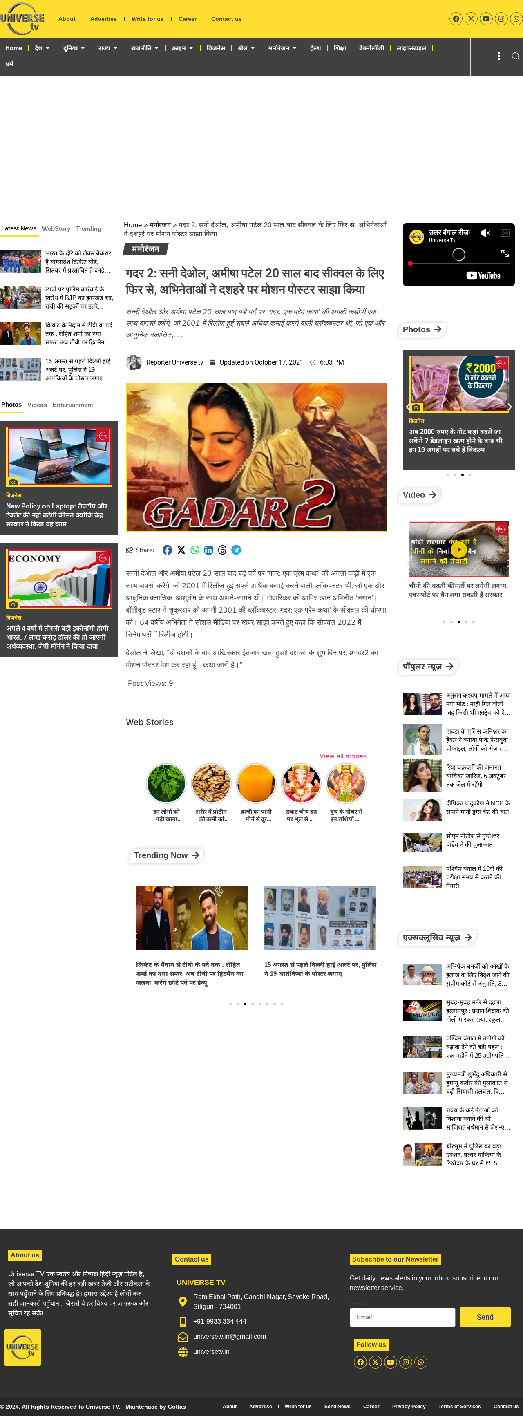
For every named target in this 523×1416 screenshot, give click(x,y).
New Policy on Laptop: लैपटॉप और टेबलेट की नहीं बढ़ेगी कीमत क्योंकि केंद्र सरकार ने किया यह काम (56, 515)
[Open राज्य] (115, 48)
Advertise (103, 19)
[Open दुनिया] (83, 48)
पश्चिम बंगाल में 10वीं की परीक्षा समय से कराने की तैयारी (474, 877)
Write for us (148, 19)
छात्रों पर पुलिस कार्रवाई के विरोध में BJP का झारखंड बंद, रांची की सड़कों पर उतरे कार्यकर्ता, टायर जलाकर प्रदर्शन (79, 306)
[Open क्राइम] (191, 48)
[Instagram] (501, 18)
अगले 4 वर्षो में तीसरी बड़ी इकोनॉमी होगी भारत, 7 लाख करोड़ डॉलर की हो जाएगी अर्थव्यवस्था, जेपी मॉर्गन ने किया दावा (57, 637)
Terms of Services (459, 1406)
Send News (337, 1406)
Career (188, 19)
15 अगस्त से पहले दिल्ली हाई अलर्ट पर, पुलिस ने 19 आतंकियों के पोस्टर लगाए (77, 370)
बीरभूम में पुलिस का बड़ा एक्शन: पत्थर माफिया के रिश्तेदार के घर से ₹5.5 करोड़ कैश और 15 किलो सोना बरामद (473, 1163)
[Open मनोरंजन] (294, 48)
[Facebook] (456, 18)
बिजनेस (13, 495)
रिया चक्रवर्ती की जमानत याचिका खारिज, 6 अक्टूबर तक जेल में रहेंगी (476, 776)
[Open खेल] (253, 48)
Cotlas (177, 1406)
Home (133, 225)
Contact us (226, 19)
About (67, 19)
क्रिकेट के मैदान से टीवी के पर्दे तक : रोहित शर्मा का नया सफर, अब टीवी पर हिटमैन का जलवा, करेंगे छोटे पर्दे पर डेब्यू (190, 973)
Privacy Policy (409, 1406)
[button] (167, 550)
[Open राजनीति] (156, 48)
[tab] (19, 230)
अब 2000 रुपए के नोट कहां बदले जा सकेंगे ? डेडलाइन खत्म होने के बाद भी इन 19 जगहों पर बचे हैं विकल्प (456, 440)
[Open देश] (48, 48)
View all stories (343, 756)
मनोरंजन (160, 225)
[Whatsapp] (516, 18)
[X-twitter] (471, 18)
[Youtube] (486, 18)
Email (358, 1304)
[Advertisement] (261, 137)
